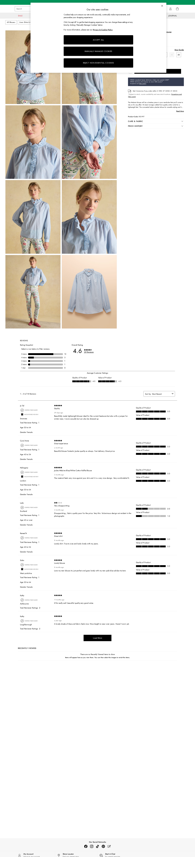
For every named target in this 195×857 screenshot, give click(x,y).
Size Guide (179, 49)
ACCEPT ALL (98, 40)
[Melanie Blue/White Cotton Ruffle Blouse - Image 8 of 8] (89, 292)
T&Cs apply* (142, 84)
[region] (98, 38)
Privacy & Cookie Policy (103, 29)
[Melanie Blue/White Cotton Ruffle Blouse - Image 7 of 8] (32, 292)
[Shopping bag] (177, 9)
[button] (156, 121)
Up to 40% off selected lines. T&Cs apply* (97, 2)
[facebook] (86, 846)
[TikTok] (97, 846)
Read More (180, 111)
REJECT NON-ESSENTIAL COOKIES (98, 62)
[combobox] (161, 394)
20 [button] (179, 54)
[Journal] (109, 846)
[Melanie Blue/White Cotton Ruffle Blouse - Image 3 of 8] (32, 142)
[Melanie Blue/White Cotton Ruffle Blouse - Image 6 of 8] (89, 217)
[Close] (162, 6)
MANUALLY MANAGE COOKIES (98, 51)
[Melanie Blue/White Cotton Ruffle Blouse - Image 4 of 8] (89, 142)
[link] (170, 9)
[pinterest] (103, 846)
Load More (97, 638)
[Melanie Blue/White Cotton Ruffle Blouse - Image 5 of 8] (32, 217)
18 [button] (172, 54)
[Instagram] (92, 846)
